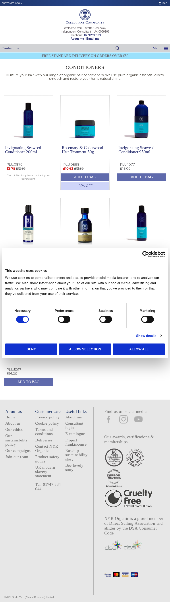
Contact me (10, 48)
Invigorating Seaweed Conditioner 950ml (136, 149)
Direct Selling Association (132, 523)
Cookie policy (47, 423)
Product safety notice (47, 458)
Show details (146, 336)
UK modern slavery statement (45, 471)
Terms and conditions (44, 431)
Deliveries (43, 440)
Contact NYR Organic (46, 448)
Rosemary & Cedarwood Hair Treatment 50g (82, 149)
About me (77, 38)
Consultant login (74, 425)
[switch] (64, 319)
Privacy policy (47, 417)
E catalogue (75, 433)
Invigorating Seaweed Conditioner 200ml (23, 149)
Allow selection (85, 349)
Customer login (12, 3)
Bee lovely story (74, 467)
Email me (92, 38)
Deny (31, 349)
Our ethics (14, 429)
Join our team (16, 456)
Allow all (139, 349)
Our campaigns (18, 450)
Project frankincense (76, 442)
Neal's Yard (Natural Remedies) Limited (33, 597)
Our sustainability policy (16, 440)
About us (13, 423)
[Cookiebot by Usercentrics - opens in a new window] (145, 254)
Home (10, 417)
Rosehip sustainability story (76, 454)
